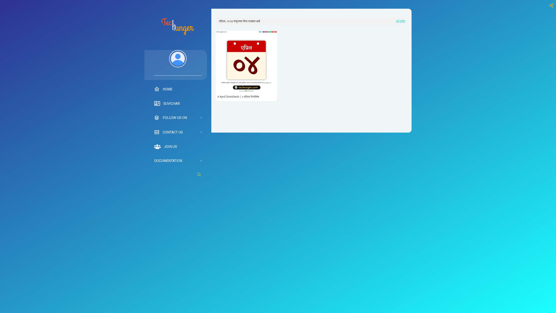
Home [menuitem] (167, 89)
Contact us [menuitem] (173, 132)
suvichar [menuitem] (171, 104)
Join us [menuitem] (170, 147)
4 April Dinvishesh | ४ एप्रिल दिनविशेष (238, 96)
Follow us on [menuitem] (175, 118)
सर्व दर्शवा (400, 21)
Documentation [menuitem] (168, 161)
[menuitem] (177, 63)
